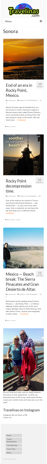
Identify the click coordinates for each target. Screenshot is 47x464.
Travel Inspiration (31, 196)
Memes (9, 219)
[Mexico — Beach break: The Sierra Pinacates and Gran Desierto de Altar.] (23, 248)
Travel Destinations (31, 100)
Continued (21, 120)
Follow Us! (7, 418)
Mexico (9, 126)
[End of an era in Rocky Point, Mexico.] (23, 59)
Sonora (13, 126)
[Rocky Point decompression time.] (23, 155)
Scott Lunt (12, 100)
